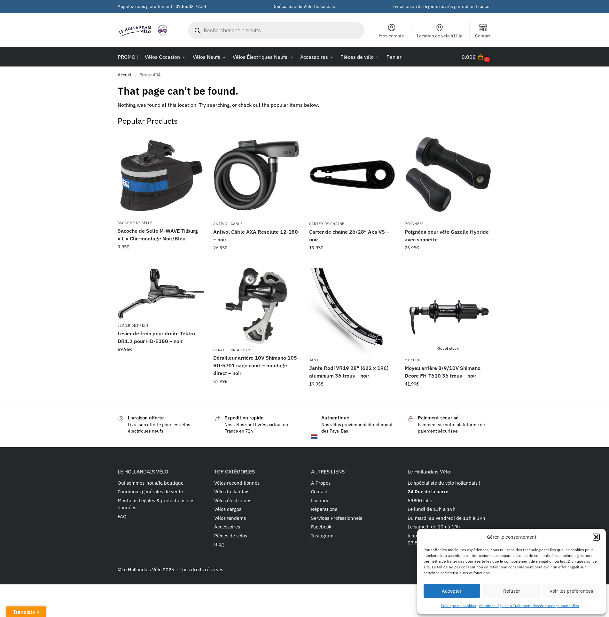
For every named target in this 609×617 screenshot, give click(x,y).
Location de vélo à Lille (440, 36)
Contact (483, 36)
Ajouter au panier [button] (160, 260)
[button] (596, 537)
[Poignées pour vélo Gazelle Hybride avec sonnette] (448, 175)
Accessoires (227, 527)
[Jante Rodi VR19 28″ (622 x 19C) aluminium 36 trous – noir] (352, 311)
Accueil (125, 75)
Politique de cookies (458, 605)
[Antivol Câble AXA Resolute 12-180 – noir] (256, 175)
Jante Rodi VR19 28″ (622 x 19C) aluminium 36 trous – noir (348, 372)
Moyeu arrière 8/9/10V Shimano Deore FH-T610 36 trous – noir (442, 372)
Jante (315, 360)
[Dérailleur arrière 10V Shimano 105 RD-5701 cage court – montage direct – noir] (256, 306)
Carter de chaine (326, 224)
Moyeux (412, 360)
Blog (219, 544)
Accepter (452, 591)
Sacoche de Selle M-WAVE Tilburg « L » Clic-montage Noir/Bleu (158, 235)
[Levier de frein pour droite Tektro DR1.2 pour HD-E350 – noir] (161, 294)
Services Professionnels (336, 518)
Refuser (511, 591)
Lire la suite (448, 398)
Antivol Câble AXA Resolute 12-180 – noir (255, 236)
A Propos (321, 483)
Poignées (414, 224)
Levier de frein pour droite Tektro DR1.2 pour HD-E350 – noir (156, 337)
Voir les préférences (571, 591)
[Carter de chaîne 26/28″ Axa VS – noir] (352, 175)
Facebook (321, 527)
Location (320, 500)
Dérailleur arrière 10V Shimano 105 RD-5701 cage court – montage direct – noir (255, 365)
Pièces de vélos (230, 536)
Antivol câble (227, 224)
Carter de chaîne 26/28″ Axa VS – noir (349, 236)
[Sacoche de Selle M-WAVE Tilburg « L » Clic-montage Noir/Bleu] (161, 174)
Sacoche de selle (135, 223)
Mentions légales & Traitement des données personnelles (529, 605)
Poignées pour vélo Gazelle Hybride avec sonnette (447, 236)
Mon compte (391, 36)
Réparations (324, 509)
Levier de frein (133, 325)
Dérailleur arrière (233, 350)
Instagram (322, 536)
